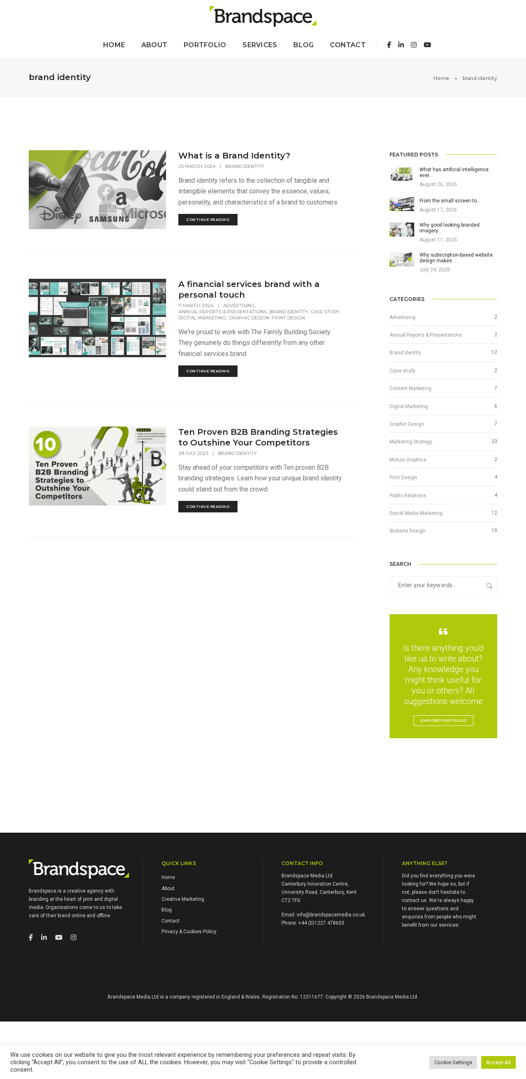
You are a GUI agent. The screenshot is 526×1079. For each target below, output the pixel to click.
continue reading (208, 219)
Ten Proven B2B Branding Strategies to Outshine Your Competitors (258, 437)
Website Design (407, 531)
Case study (325, 312)
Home (114, 45)
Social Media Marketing (416, 513)
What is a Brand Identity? (234, 156)
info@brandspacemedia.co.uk (331, 915)
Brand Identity (244, 166)
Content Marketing (410, 388)
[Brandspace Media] (263, 15)
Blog (303, 45)
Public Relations (408, 495)
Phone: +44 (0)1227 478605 (312, 923)
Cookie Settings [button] (453, 1062)
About (154, 45)
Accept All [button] (498, 1062)
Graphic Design (248, 318)
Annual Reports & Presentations (222, 312)
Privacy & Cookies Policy (189, 931)
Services (259, 45)
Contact (348, 45)
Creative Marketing (182, 899)
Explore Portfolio (443, 720)
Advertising (239, 305)
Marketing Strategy (411, 442)
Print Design (288, 318)
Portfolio (205, 45)
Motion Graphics (408, 460)
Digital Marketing (202, 318)
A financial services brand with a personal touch (249, 289)
